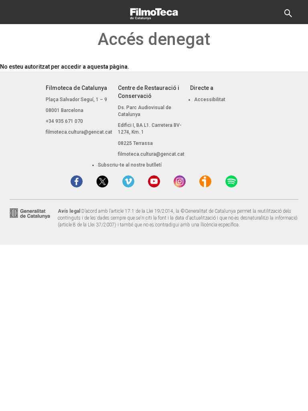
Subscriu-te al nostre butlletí (130, 165)
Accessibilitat (209, 99)
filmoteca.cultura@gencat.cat (79, 132)
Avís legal (69, 211)
